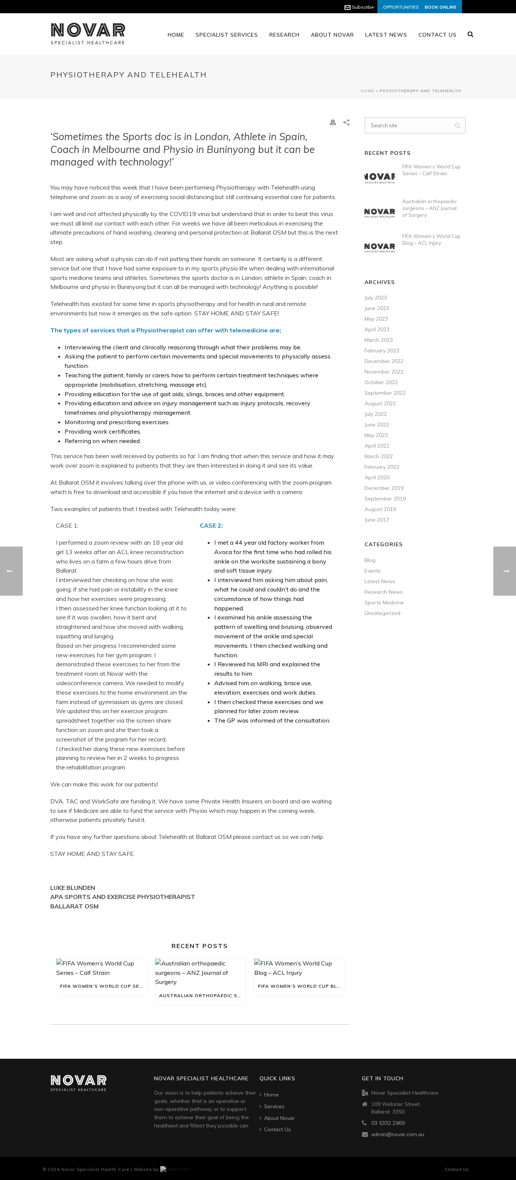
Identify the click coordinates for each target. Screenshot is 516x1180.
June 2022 (377, 424)
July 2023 (376, 297)
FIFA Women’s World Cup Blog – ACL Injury (301, 986)
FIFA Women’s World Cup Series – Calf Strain (103, 986)
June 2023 (377, 308)
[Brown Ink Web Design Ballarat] (174, 1169)
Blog (370, 560)
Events (373, 570)
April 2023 (377, 329)
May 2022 (376, 435)
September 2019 (385, 498)
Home (176, 34)
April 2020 (377, 477)
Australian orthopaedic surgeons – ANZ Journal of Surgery (202, 995)
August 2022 (380, 403)
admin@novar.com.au (397, 1134)
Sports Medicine (384, 602)
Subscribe (363, 7)
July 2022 (376, 414)
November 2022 (384, 371)
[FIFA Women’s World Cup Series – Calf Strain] (101, 968)
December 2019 (384, 488)
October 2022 (381, 382)
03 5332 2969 (388, 1123)
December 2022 (384, 361)
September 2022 (385, 392)
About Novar (332, 34)
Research (284, 34)
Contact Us (438, 34)
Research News (384, 591)
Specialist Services (227, 34)
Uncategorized (382, 613)
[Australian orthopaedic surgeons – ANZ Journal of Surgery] (200, 973)
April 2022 (377, 445)
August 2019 (380, 509)
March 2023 (379, 340)
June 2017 (377, 519)
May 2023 (376, 318)
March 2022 (379, 456)
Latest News (386, 34)
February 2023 (382, 350)
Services (274, 1106)
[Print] (333, 122)
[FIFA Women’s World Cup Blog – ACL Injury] (299, 968)
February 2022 (382, 466)
